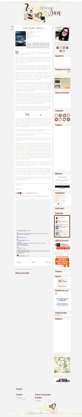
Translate (24, 399)
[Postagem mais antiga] (48, 264)
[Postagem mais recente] (19, 264)
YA (18, 197)
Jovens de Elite (30, 196)
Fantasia (26, 196)
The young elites (45, 196)
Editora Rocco (22, 196)
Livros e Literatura (36, 196)
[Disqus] (33, 214)
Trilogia (16, 197)
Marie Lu (41, 196)
